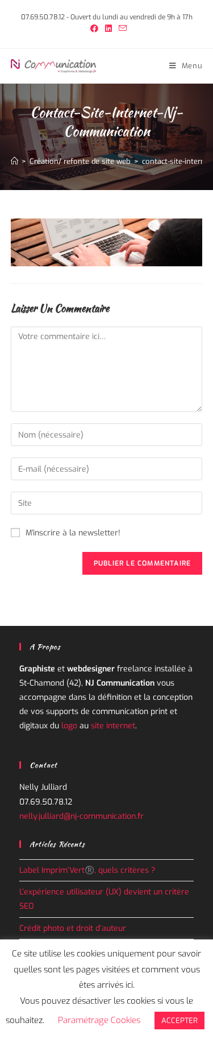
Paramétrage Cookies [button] (99, 1020)
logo (69, 725)
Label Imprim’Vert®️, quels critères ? (87, 870)
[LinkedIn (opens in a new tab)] (108, 29)
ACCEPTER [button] (179, 1020)
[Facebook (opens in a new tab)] (94, 29)
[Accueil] (14, 161)
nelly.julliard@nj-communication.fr (81, 816)
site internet (113, 725)
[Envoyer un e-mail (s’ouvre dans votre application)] (121, 29)
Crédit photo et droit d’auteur (72, 928)
